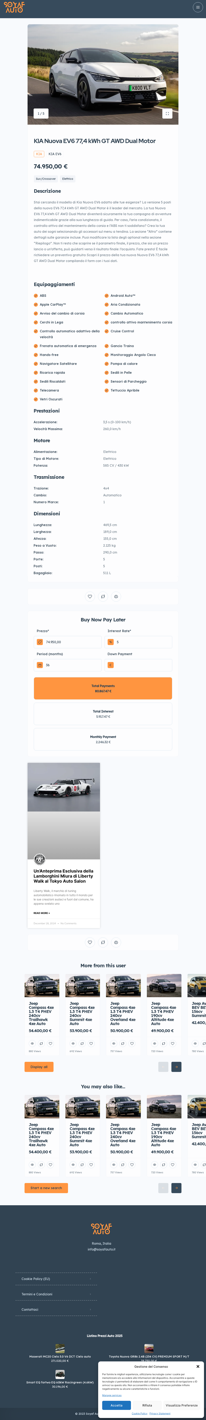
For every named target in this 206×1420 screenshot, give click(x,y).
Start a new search (46, 1188)
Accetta (117, 1405)
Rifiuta (147, 1405)
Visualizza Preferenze (182, 1405)
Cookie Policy (139, 1413)
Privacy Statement (159, 1413)
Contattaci (30, 1309)
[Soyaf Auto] (14, 7)
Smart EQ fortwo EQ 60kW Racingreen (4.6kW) (60, 1382)
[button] (198, 1366)
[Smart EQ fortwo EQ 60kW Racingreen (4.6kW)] (60, 1374)
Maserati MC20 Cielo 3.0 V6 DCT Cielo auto (60, 1356)
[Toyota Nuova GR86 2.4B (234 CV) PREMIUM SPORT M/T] (148, 1348)
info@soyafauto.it (101, 1249)
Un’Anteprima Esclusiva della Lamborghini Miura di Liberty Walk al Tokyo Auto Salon (63, 876)
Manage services (112, 1395)
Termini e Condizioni (37, 1294)
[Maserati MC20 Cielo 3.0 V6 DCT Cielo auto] (60, 1348)
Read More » (42, 913)
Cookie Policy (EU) (36, 1279)
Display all (39, 1067)
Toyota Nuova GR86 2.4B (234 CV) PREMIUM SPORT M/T (149, 1356)
